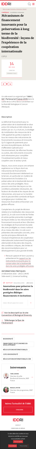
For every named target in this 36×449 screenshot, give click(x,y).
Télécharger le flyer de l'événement (13, 321)
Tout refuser (12, 446)
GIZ (3, 99)
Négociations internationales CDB (17, 359)
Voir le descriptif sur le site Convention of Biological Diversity (17, 313)
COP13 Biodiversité (10, 354)
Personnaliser (23, 446)
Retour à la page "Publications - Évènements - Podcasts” (15, 9)
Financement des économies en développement (15, 344)
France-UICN (22, 99)
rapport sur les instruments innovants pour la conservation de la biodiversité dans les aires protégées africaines (20, 262)
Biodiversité (8, 339)
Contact (18, 425)
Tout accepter (18, 441)
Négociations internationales (15, 350)
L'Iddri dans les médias (18, 428)
